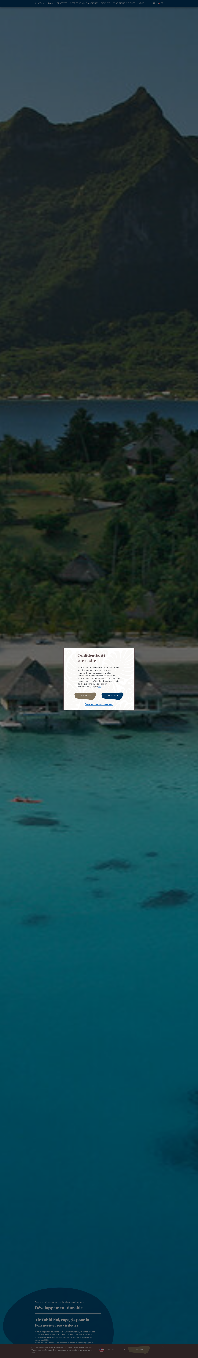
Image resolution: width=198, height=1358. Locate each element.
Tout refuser (86, 696)
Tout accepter (112, 696)
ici (99, 687)
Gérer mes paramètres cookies (99, 704)
